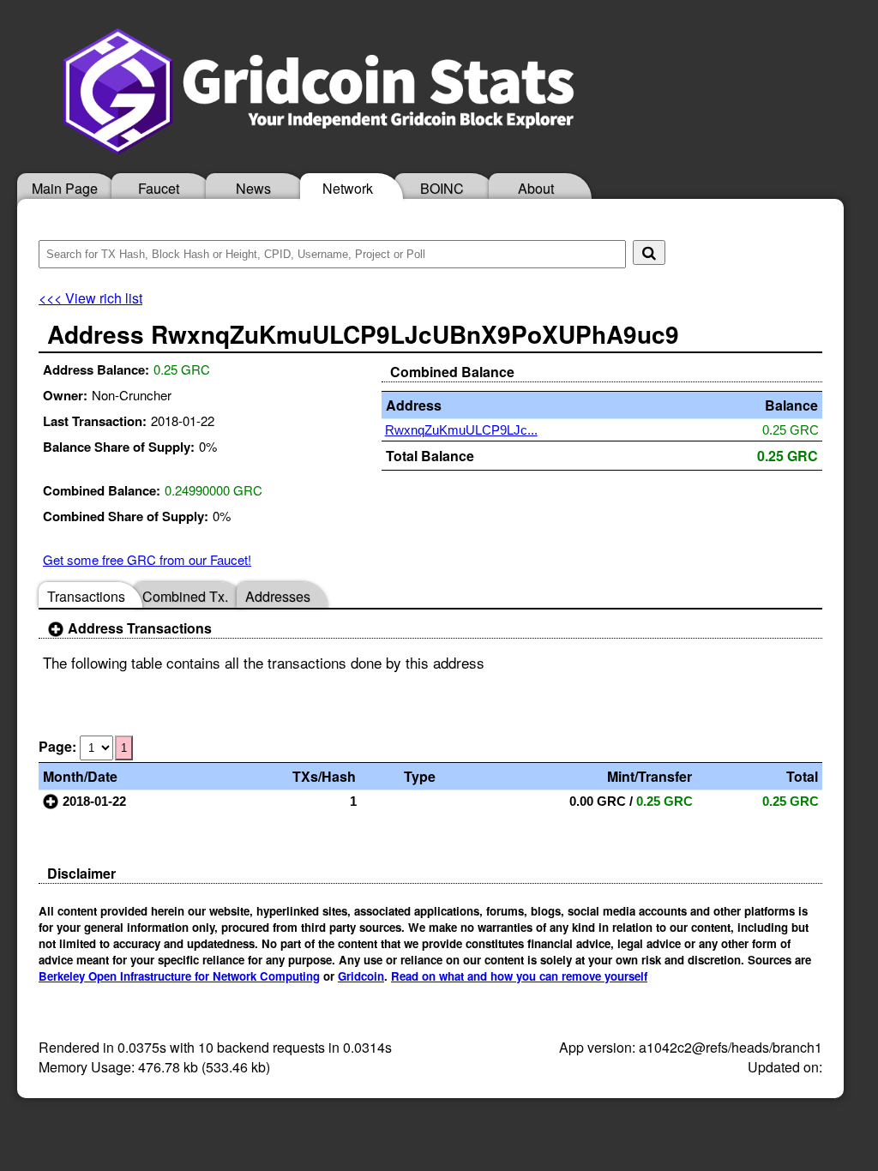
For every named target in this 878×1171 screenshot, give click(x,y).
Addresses (277, 596)
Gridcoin (361, 976)
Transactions (86, 596)
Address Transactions (138, 628)
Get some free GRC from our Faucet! (147, 559)
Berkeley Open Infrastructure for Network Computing (179, 976)
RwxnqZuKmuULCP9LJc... (461, 430)
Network (347, 188)
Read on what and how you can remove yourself (519, 976)
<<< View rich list (90, 298)
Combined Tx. (185, 596)
